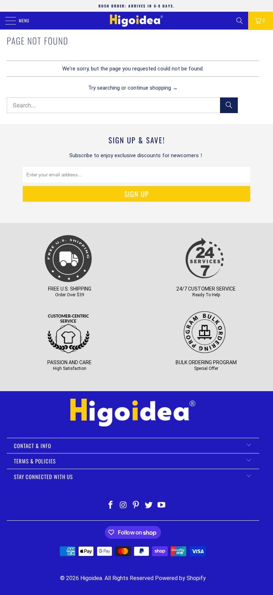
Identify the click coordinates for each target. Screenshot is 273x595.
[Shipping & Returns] (68, 279)
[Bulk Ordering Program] (205, 353)
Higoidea (91, 578)
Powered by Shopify (180, 578)
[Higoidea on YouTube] (161, 505)
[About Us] (68, 353)
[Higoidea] (136, 21)
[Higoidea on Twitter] (149, 505)
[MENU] (7, 21)
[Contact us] (205, 279)
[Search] (239, 21)
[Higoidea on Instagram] (123, 505)
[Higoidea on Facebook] (111, 505)
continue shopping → (153, 88)
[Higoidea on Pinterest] (136, 505)
